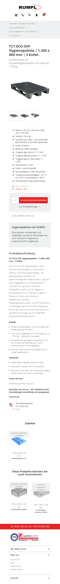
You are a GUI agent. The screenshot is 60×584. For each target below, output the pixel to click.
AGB (12, 563)
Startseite (13, 23)
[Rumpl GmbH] (30, 7)
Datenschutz (15, 566)
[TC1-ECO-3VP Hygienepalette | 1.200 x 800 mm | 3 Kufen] (30, 82)
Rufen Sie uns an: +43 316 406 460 (32, 526)
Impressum (15, 559)
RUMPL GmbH (16, 569)
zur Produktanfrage (28, 206)
